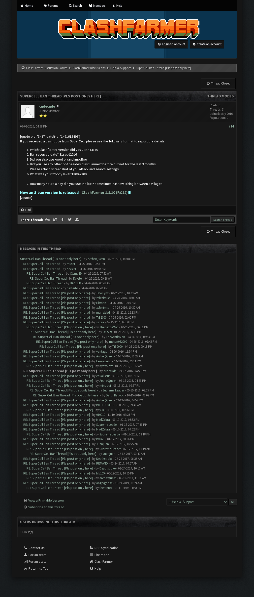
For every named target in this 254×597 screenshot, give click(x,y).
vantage (101, 351)
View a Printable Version (46, 500)
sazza (100, 322)
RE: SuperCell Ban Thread (41, 263)
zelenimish (103, 298)
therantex (105, 488)
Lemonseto (103, 361)
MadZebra (103, 420)
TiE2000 (101, 317)
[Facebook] (63, 219)
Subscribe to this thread (46, 507)
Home (28, 5)
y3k (101, 410)
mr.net (71, 264)
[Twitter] (70, 219)
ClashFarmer (103, 561)
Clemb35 (76, 273)
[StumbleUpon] (77, 219)
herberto (72, 288)
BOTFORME (104, 405)
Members (99, 5)
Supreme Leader (113, 390)
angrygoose (104, 483)
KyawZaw (106, 366)
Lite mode (101, 555)
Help (119, 5)
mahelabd (103, 312)
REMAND (102, 463)
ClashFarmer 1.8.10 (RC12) (105, 192)
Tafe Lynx (102, 293)
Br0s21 (100, 439)
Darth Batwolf (115, 395)
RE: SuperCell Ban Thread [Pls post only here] (56, 293)
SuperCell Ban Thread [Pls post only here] (50, 258)
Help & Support (120, 68)
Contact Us (36, 548)
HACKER (75, 283)
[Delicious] (56, 219)
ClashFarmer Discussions (89, 68)
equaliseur (103, 376)
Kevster (71, 269)
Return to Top (38, 568)
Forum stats (37, 561)
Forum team (37, 555)
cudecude (47, 106)
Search (77, 5)
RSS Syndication (106, 548)
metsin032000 (118, 342)
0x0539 (107, 332)
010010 (100, 415)
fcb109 (100, 473)
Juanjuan (102, 444)
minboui (105, 386)
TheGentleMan (109, 327)
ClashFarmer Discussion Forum (46, 68)
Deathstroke (104, 459)
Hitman (101, 303)
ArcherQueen (96, 259)
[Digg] (48, 219)
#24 (231, 126)
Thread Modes (220, 96)
